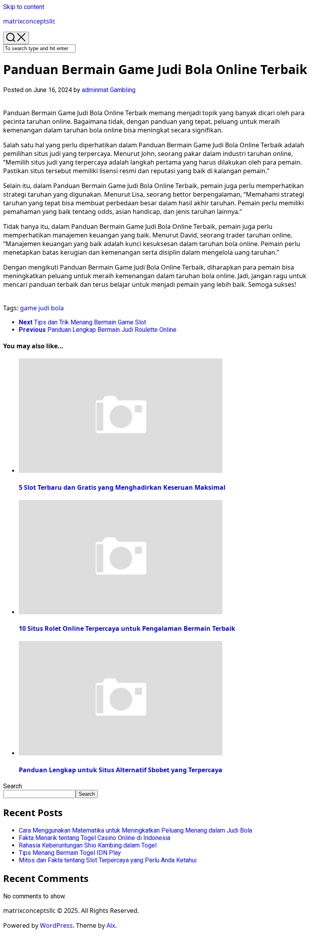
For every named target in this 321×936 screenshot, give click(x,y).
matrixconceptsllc (29, 21)
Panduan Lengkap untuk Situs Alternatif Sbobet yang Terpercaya (120, 770)
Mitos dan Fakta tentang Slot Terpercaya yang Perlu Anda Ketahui (108, 860)
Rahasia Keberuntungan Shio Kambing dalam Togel (88, 845)
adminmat (95, 90)
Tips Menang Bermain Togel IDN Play (70, 852)
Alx (110, 925)
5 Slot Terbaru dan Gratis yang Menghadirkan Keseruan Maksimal (122, 487)
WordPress (56, 925)
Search (12, 786)
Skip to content (23, 7)
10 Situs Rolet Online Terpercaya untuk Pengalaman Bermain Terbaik (127, 628)
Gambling (122, 90)
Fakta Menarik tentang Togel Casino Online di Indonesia (94, 838)
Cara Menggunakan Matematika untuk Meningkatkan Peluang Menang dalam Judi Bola (135, 830)
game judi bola (42, 308)
